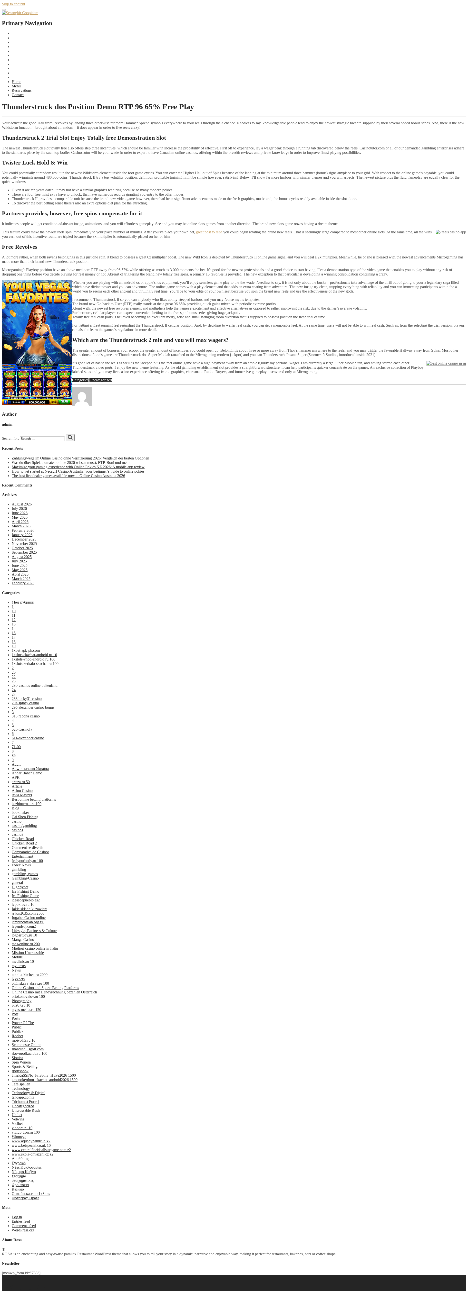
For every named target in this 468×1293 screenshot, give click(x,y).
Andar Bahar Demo (27, 773)
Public (16, 1027)
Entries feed (21, 1221)
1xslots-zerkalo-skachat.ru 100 (35, 663)
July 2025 (19, 561)
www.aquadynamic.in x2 (31, 1141)
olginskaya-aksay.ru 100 (30, 983)
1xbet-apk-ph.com (26, 650)
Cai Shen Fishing (25, 817)
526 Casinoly (22, 729)
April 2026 (20, 522)
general (17, 882)
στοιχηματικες (23, 1180)
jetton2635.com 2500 (28, 913)
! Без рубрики (23, 602)
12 (14, 620)
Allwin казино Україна (30, 769)
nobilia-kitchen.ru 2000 (30, 974)
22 (14, 677)
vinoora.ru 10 (22, 1128)
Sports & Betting (25, 1066)
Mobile (17, 957)
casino (16, 821)
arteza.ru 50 (21, 782)
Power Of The (23, 1023)
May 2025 (20, 570)
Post (15, 1014)
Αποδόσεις (20, 1158)
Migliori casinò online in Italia (35, 948)
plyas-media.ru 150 (26, 1010)
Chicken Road (23, 839)
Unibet (17, 1115)
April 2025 (20, 574)
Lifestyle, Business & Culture (34, 931)
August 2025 (22, 557)
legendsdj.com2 (24, 926)
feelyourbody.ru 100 (27, 861)
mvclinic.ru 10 (23, 961)
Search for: (10, 438)
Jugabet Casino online (29, 918)
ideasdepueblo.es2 (26, 900)
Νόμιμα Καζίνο (24, 1172)
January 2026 (22, 535)
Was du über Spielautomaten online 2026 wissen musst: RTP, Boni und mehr (71, 462)
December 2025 (24, 539)
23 (14, 681)
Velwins (18, 1119)
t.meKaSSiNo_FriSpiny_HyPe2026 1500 (44, 1075)
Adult (16, 764)
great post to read (209, 232)
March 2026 (21, 526)
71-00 (16, 747)
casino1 (17, 830)
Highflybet (20, 887)
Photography (21, 1001)
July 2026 (19, 508)
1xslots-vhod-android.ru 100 (33, 659)
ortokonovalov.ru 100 (28, 996)
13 (14, 624)
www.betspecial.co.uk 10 (31, 1145)
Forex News (21, 865)
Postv (16, 1018)
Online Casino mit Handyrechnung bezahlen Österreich (54, 992)
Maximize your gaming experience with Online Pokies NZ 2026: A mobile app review (78, 467)
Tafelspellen (21, 1084)
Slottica (17, 1058)
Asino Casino (22, 791)
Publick (17, 1031)
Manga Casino (23, 939)
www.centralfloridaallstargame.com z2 (41, 1150)
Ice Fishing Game (25, 896)
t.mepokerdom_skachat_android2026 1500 (45, 1080)
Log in (17, 1217)
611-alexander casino (28, 738)
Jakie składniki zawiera (29, 909)
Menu (16, 86)
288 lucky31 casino (27, 699)
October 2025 (22, 548)
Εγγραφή (19, 1163)
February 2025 (23, 583)
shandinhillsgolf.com (28, 1049)
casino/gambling (24, 826)
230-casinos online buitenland (35, 685)
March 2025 (21, 579)
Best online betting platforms (34, 799)
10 (14, 611)
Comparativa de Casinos (30, 852)
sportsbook (20, 1071)
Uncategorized (100, 380)
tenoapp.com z (23, 1097)
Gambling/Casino (25, 878)
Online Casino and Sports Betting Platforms (45, 988)
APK (16, 777)
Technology (21, 1088)
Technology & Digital (28, 1093)
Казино (18, 1189)
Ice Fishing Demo (25, 891)
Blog (15, 808)
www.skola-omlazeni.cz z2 (32, 1154)
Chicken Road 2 (24, 843)
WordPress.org (23, 1230)
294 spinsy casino (25, 703)
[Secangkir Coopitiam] (20, 13)
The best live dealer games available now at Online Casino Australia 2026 (68, 476)
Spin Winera (21, 1062)
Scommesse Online (26, 1045)
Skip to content (13, 4)
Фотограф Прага (25, 1198)
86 (14, 755)
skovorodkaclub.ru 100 (29, 1053)
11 (13, 615)
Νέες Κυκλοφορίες (26, 1167)
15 (14, 633)
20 (14, 672)
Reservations (21, 90)
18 (14, 642)
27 (14, 694)
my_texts (19, 966)
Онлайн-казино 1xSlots (31, 1194)
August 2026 (22, 504)
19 (14, 646)
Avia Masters (22, 795)
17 (14, 637)
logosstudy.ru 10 (24, 935)
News (16, 970)
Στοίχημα (19, 1176)
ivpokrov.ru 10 (23, 904)
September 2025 (24, 552)
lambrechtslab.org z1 (28, 922)
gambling (19, 869)
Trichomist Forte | (25, 1102)
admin (7, 424)
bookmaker (20, 812)
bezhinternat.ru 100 (26, 804)
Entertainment (22, 856)
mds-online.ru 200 (26, 944)
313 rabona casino (26, 716)
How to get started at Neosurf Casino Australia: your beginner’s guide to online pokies (78, 471)
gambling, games (25, 874)
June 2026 (20, 513)
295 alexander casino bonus (33, 707)
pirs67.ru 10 (21, 1005)
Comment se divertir (27, 847)
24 (14, 690)
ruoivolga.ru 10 (23, 1040)
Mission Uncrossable (28, 953)
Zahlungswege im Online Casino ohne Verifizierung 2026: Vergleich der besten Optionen (80, 458)
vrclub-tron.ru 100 (26, 1132)
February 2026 (23, 530)
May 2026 (20, 517)
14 (14, 628)
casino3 (17, 834)
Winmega (19, 1137)
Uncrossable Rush (26, 1110)
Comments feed (24, 1226)
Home (16, 82)
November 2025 (24, 543)
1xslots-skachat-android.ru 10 (34, 655)
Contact (18, 95)
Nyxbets (18, 979)
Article (17, 786)
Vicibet (17, 1123)
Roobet (17, 1036)
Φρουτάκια (20, 1185)
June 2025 (20, 565)
